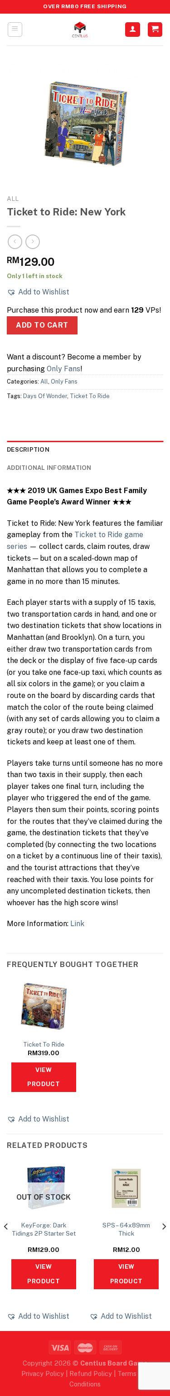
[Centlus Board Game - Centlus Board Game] (79, 29)
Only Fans (63, 368)
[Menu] (15, 29)
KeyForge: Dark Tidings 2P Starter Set (44, 1229)
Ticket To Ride (90, 396)
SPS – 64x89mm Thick (126, 1229)
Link (77, 923)
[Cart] (155, 29)
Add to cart (42, 325)
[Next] (163, 1245)
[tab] (85, 450)
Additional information (49, 467)
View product (43, 1077)
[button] (38, 292)
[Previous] (6, 1245)
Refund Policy (90, 1373)
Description (28, 449)
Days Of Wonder (45, 396)
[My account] (132, 29)
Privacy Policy (42, 1373)
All (13, 198)
